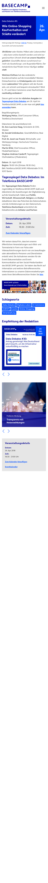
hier (41, 274)
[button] (3, 374)
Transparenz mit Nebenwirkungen (15, 419)
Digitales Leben (24, 304)
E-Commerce (38, 304)
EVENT (6, 309)
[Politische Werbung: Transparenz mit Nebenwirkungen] (24, 404)
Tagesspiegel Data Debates (14, 101)
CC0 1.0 (23, 43)
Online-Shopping (26, 309)
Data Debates (9, 304)
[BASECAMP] (16, 8)
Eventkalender (11, 466)
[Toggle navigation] (43, 8)
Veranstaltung (9, 312)
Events (14, 309)
